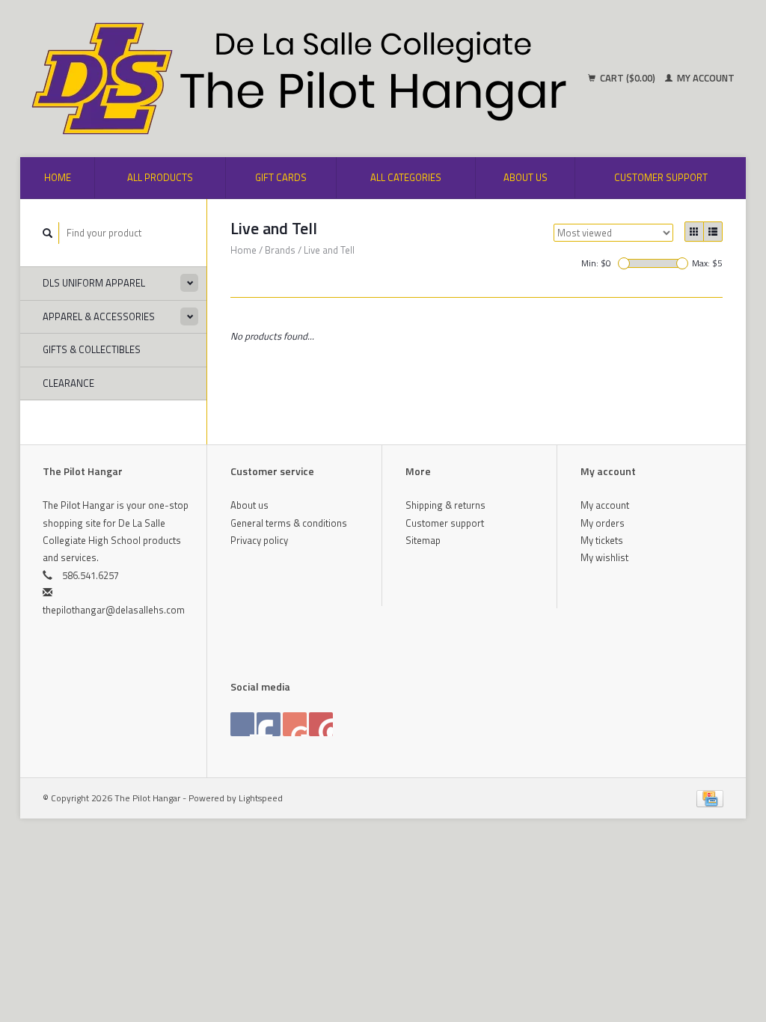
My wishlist (604, 557)
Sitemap (423, 540)
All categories (405, 177)
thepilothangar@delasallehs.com (114, 609)
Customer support (661, 177)
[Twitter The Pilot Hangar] (269, 724)
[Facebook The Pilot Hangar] (242, 724)
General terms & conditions (288, 522)
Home (57, 177)
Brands (280, 249)
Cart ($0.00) (628, 77)
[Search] (48, 233)
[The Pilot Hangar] (203, 78)
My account (705, 77)
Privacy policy (259, 540)
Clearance (68, 383)
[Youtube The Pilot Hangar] (295, 724)
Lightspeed (261, 798)
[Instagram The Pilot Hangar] (321, 724)
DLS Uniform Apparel (94, 282)
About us (525, 177)
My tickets (601, 540)
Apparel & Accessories (99, 316)
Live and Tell (329, 249)
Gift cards (281, 177)
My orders (602, 522)
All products (160, 177)
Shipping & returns (445, 505)
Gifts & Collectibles (92, 349)
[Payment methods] (709, 797)
